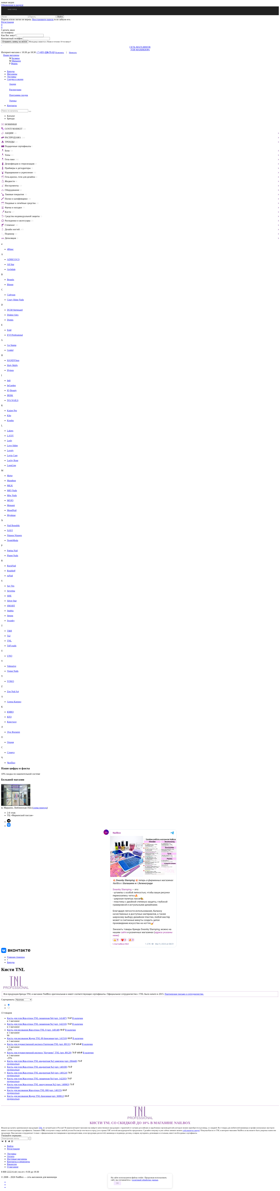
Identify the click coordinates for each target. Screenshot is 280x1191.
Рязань (14, 63)
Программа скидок (18, 95)
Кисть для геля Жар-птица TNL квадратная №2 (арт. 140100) (37, 1067)
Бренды (11, 71)
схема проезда (40, 807)
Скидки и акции (15, 79)
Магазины (12, 74)
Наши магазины (11, 55)
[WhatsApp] (12, 1141)
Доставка (11, 76)
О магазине (12, 1167)
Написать (73, 52)
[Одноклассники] (5, 1141)
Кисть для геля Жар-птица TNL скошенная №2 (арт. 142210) (37, 1024)
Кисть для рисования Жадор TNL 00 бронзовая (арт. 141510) (37, 1038)
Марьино (16, 61)
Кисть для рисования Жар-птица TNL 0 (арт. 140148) (33, 1030)
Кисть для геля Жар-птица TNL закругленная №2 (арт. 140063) (38, 1084)
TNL (40, 1128)
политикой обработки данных (145, 1180)
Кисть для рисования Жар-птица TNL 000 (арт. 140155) (34, 1090)
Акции (12, 84)
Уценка (12, 100)
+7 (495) (45, 52)
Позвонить (59, 52)
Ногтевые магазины (17, 1159)
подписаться (13, 1064)
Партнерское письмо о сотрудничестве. (184, 994)
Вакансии (12, 1164)
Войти (10, 1146)
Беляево (16, 58)
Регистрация (7, 22)
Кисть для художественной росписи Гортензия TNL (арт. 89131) (39, 1044)
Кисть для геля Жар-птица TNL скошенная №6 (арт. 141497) (37, 1018)
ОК (117, 1183)
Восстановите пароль (43, 19)
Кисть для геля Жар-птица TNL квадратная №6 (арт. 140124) (37, 1073)
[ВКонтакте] (2, 1141)
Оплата (10, 1156)
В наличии (77, 1018)
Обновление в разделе (12, 5)
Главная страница (16, 957)
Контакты (12, 105)
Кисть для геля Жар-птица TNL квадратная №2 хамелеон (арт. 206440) (42, 1061)
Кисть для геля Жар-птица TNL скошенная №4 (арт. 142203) (37, 1078)
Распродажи (15, 89)
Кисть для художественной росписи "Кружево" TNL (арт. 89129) (39, 1052)
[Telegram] (9, 1141)
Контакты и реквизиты (18, 1161)
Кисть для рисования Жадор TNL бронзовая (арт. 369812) (35, 1096)
